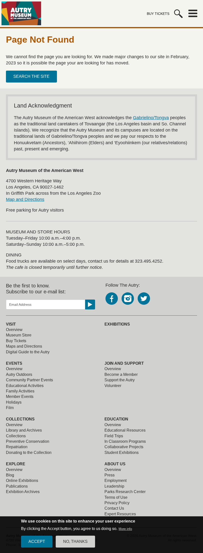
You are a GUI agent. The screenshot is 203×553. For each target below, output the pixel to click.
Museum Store (18, 335)
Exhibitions (117, 324)
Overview (14, 330)
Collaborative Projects (123, 447)
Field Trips (113, 436)
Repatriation (16, 447)
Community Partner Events (29, 380)
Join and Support (124, 363)
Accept (36, 541)
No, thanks (75, 541)
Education (116, 419)
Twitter (144, 298)
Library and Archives (24, 430)
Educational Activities (25, 386)
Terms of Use (115, 497)
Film (10, 408)
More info (125, 529)
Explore (15, 464)
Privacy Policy (116, 503)
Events (14, 363)
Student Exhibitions (121, 452)
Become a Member (121, 374)
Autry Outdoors (19, 374)
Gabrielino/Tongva (151, 117)
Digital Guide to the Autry (28, 352)
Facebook (111, 298)
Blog (10, 475)
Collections (20, 419)
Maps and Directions (24, 346)
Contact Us (114, 508)
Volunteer (112, 386)
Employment (115, 480)
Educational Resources (125, 430)
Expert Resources (120, 514)
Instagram (128, 298)
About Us (115, 464)
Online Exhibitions (22, 480)
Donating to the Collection (28, 452)
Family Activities (20, 391)
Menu (193, 13)
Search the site (31, 76)
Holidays (14, 402)
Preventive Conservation (27, 441)
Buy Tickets (158, 14)
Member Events (19, 396)
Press (109, 475)
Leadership (114, 486)
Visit (11, 324)
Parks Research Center (125, 492)
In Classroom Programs (125, 441)
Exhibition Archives (23, 492)
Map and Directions (25, 199)
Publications (17, 486)
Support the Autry (119, 380)
